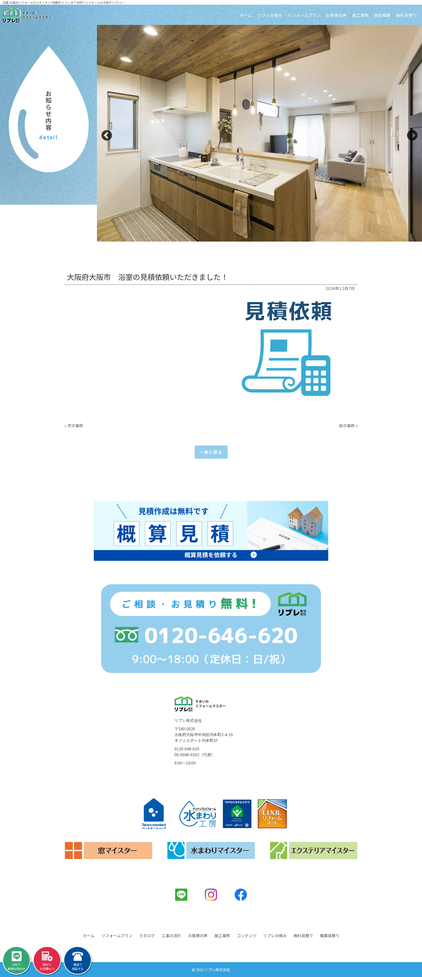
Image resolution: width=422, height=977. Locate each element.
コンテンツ (246, 935)
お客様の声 (336, 15)
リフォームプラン (304, 15)
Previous (107, 136)
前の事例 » (348, 425)
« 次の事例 (73, 425)
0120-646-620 (186, 749)
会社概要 (382, 15)
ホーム (246, 15)
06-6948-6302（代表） (194, 754)
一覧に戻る (211, 452)
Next (412, 136)
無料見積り (406, 15)
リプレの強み (269, 15)
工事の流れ (171, 935)
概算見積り (329, 935)
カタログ (147, 935)
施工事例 (360, 15)
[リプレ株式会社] (26, 15)
